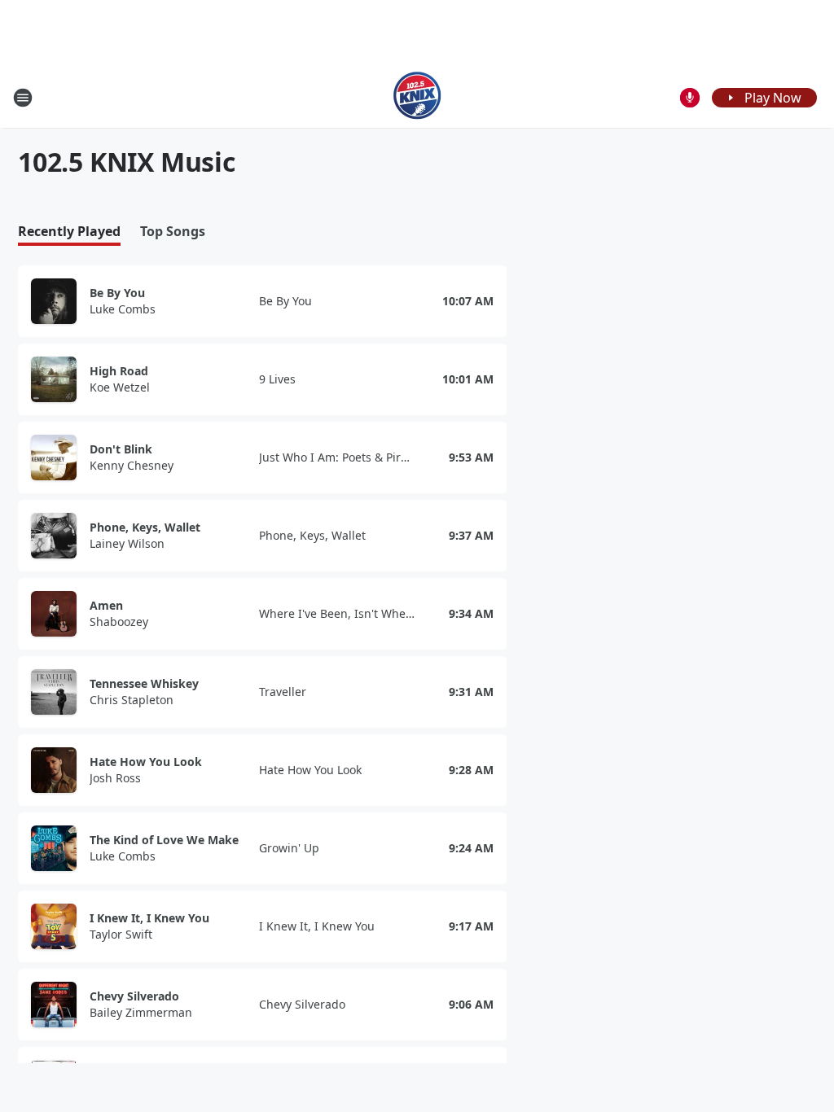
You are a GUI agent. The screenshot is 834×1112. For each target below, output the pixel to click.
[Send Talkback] (690, 97)
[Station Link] (417, 97)
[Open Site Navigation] (23, 97)
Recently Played (69, 231)
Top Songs (172, 231)
